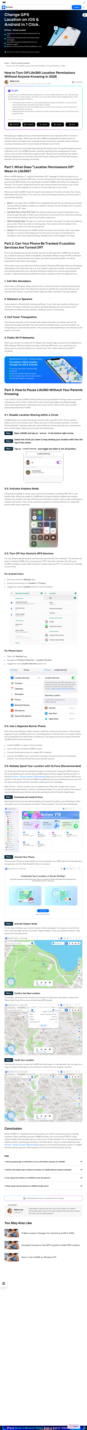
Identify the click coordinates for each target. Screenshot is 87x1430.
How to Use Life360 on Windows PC (38, 1257)
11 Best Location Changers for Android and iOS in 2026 (47, 1233)
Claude (59, 124)
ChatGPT (16, 124)
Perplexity (30, 124)
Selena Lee (14, 81)
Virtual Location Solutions (20, 63)
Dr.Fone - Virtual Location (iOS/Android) (28, 777)
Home (6, 63)
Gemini (44, 124)
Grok (73, 124)
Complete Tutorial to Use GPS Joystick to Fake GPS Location (50, 1245)
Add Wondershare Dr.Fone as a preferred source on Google (45, 1198)
